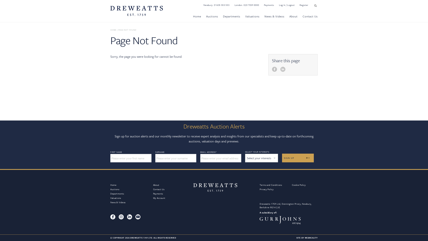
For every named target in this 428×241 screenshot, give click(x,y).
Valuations (252, 16)
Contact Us (310, 16)
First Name (116, 152)
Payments (269, 5)
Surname (160, 152)
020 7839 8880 (251, 5)
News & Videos (274, 16)
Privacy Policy (267, 189)
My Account (159, 198)
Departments (231, 16)
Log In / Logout (287, 5)
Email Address (208, 152)
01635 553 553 (221, 5)
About (293, 16)
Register (304, 5)
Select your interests (257, 151)
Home (197, 16)
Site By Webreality (307, 237)
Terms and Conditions (271, 185)
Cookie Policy (299, 185)
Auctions (212, 16)
